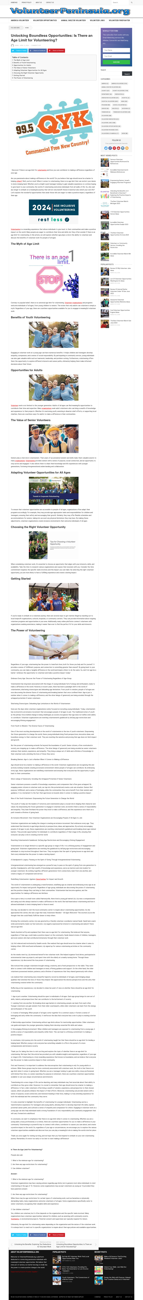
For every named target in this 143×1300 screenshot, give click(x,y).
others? (19, 181)
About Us (39, 2)
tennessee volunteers (121, 112)
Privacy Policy (26, 2)
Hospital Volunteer (110, 101)
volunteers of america (110, 133)
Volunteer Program (110, 130)
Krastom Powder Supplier (75, 1297)
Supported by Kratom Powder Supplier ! (24, 1272)
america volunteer (20, 20)
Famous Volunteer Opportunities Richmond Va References (119, 161)
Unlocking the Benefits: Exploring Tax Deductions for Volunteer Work (32, 1245)
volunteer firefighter (119, 20)
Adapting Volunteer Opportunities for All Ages (30, 70)
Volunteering (15, 229)
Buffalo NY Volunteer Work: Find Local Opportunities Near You (75, 1257)
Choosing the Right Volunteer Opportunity (28, 73)
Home (27, 27)
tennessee (106, 112)
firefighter (119, 94)
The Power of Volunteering (23, 78)
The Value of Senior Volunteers (25, 68)
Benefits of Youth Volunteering (24, 63)
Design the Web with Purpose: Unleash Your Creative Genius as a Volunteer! (117, 1278)
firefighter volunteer (110, 97)
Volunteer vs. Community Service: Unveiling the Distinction (118, 245)
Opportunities (41, 879)
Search (103, 70)
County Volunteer (120, 90)
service (105, 108)
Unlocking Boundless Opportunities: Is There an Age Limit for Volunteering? (74, 1245)
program (106, 105)
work (125, 133)
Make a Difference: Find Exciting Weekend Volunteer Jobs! (115, 1257)
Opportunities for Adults (22, 65)
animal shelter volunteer (73, 20)
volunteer (106, 115)
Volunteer (68, 303)
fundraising (15, 1219)
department (107, 94)
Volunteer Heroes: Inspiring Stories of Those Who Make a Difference (36, 1297)
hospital (125, 97)
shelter (115, 108)
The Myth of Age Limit (22, 60)
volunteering (42, 170)
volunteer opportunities (45, 20)
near (124, 101)
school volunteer (119, 105)
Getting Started (19, 75)
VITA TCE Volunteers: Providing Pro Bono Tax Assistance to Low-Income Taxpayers (75, 1269)
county (105, 90)
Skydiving (126, 108)
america (105, 83)
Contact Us (50, 2)
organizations (77, 303)
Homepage (14, 2)
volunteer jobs (97, 20)
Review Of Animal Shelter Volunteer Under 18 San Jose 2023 (120, 291)
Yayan (17, 45)
